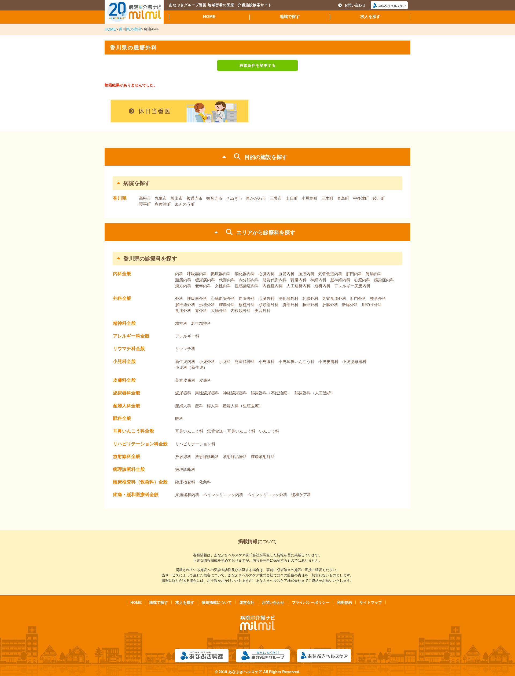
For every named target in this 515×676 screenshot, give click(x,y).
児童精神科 (245, 361)
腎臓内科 (298, 280)
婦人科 (213, 406)
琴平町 (145, 204)
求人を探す (370, 16)
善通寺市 (194, 198)
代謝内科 (227, 280)
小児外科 (207, 361)
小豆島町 (309, 198)
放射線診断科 (207, 456)
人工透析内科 (298, 286)
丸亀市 (161, 198)
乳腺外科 (310, 298)
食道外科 (183, 310)
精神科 (181, 323)
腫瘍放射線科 (263, 456)
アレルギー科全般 (131, 336)
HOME (209, 16)
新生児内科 (185, 361)
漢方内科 (183, 286)
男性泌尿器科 (207, 393)
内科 (179, 273)
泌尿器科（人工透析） (315, 393)
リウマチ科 (185, 348)
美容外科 (263, 310)
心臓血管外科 (223, 298)
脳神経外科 (185, 304)
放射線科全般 (126, 456)
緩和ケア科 (301, 494)
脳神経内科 (340, 280)
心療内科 (362, 280)
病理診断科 (185, 469)
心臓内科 (267, 273)
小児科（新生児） (191, 367)
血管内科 (286, 273)
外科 (179, 298)
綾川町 (379, 198)
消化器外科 (288, 298)
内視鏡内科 (273, 286)
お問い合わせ (354, 5)
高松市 (145, 198)
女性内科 (223, 286)
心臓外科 (267, 298)
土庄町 (292, 198)
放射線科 (183, 456)
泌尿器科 (183, 393)
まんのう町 (185, 204)
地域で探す (290, 16)
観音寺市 (214, 198)
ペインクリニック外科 (267, 494)
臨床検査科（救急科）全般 (140, 482)
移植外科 (247, 304)
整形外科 (378, 298)
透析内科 (322, 286)
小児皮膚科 (328, 361)
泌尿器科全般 (126, 392)
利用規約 (344, 602)
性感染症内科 (247, 286)
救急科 (205, 482)
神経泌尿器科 (235, 393)
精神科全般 (124, 323)
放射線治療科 (235, 456)
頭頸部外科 (269, 304)
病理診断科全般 (129, 469)
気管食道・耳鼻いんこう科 (231, 431)
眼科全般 (122, 418)
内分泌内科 (249, 280)
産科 (199, 406)
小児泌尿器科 (354, 361)
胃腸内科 (374, 273)
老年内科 (203, 286)
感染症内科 (384, 280)
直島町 (343, 198)
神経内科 (318, 280)
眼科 (179, 418)
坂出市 (177, 198)
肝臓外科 (330, 304)
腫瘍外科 (227, 304)
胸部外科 (290, 304)
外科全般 (122, 298)
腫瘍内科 (183, 280)
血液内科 (306, 273)
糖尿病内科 (205, 280)
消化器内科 (245, 273)
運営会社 (246, 602)
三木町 (327, 198)
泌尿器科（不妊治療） (271, 393)
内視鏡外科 (241, 310)
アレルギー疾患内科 (352, 286)
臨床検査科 (185, 482)
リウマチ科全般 (129, 348)
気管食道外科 (334, 298)
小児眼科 (267, 361)
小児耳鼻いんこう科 (296, 361)
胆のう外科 (372, 304)
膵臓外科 (350, 304)
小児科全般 (124, 361)
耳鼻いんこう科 (189, 431)
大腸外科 (219, 310)
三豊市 (276, 198)
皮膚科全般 (124, 380)
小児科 (225, 361)
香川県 (120, 198)
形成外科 (207, 304)
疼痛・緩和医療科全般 (136, 494)
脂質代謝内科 (275, 280)
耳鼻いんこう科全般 (133, 431)
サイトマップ (370, 602)
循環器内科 (221, 273)
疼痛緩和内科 (187, 494)
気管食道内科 (330, 273)
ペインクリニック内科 (223, 494)
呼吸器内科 (197, 273)
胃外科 (201, 310)
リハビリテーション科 (195, 444)
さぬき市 (234, 198)
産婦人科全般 (126, 405)
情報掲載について (217, 602)
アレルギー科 (187, 336)
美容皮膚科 (185, 380)
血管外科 (247, 298)
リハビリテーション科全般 (140, 443)
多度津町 (163, 204)
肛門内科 (354, 273)
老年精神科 (201, 323)
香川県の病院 (130, 29)
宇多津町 (361, 198)
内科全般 (122, 273)
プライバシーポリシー (310, 602)
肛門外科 (358, 298)
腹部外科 (310, 304)
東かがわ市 (256, 198)
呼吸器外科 (197, 298)
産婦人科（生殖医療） (243, 406)
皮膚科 (205, 380)
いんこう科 (269, 431)
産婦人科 (183, 406)
